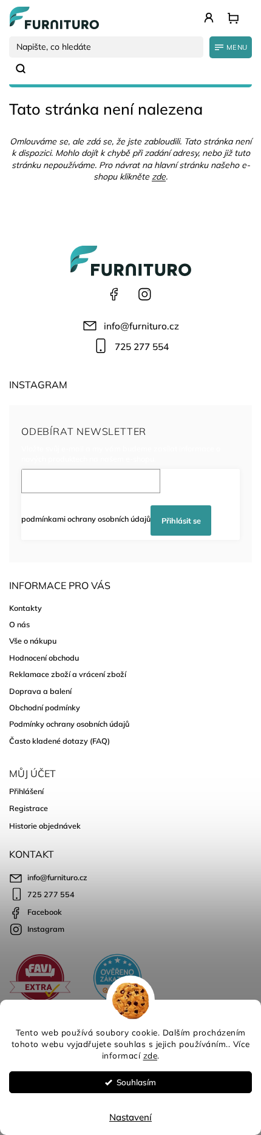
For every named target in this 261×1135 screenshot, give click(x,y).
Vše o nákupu (32, 640)
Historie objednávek (45, 825)
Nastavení (130, 1117)
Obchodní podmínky (44, 707)
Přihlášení (26, 791)
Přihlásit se (181, 520)
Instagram (144, 294)
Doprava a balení (40, 691)
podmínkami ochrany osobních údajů (86, 519)
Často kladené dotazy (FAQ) (59, 741)
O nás (19, 624)
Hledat (25, 68)
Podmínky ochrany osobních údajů (69, 724)
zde (150, 1055)
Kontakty (25, 608)
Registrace (28, 808)
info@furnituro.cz (141, 326)
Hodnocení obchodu (44, 657)
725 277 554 (142, 346)
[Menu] (230, 47)
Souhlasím (136, 1082)
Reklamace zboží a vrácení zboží (67, 674)
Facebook (114, 294)
